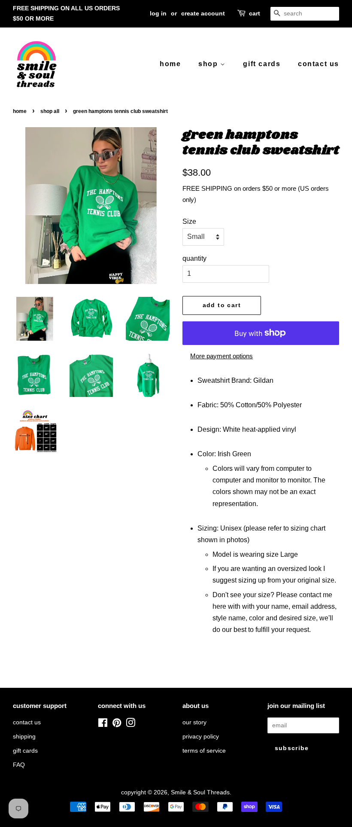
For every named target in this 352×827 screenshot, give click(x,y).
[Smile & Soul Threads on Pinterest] (116, 724)
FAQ (19, 765)
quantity (194, 258)
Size (189, 221)
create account (203, 13)
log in (158, 13)
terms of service (204, 751)
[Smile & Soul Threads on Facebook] (103, 724)
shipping (24, 736)
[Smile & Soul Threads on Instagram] (130, 724)
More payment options (221, 356)
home (170, 63)
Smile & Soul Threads (200, 792)
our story (194, 722)
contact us (318, 63)
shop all (49, 111)
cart (254, 13)
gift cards (261, 63)
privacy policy (200, 736)
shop (209, 63)
